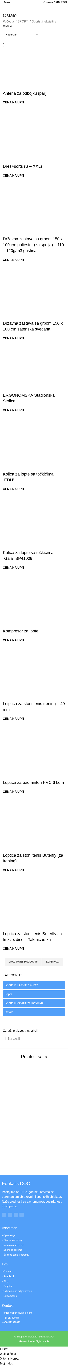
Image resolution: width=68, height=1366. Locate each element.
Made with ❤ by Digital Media (34, 1341)
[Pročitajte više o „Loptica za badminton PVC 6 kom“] (7, 775)
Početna (9, 21)
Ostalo (9, 1012)
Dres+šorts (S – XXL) (22, 166)
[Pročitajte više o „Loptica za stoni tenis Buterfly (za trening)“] (7, 847)
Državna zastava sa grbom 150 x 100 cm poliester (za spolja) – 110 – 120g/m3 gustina (33, 245)
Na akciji (13, 1038)
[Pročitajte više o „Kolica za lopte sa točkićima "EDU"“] (7, 466)
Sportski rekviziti (43, 21)
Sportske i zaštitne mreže (21, 985)
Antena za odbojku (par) (24, 93)
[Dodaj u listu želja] (28, 86)
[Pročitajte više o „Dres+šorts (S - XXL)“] (7, 159)
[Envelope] (21, 1215)
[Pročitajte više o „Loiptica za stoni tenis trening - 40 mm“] (7, 696)
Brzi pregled (17, 86)
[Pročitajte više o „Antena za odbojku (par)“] (7, 86)
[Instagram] (10, 1215)
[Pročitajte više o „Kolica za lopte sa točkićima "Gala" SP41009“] (7, 545)
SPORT (23, 21)
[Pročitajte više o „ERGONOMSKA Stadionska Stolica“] (7, 388)
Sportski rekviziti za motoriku (24, 1003)
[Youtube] (16, 1215)
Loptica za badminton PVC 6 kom (33, 782)
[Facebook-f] (4, 1215)
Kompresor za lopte (20, 631)
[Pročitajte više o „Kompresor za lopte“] (7, 623)
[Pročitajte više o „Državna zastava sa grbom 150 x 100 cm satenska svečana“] (7, 315)
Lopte (8, 994)
